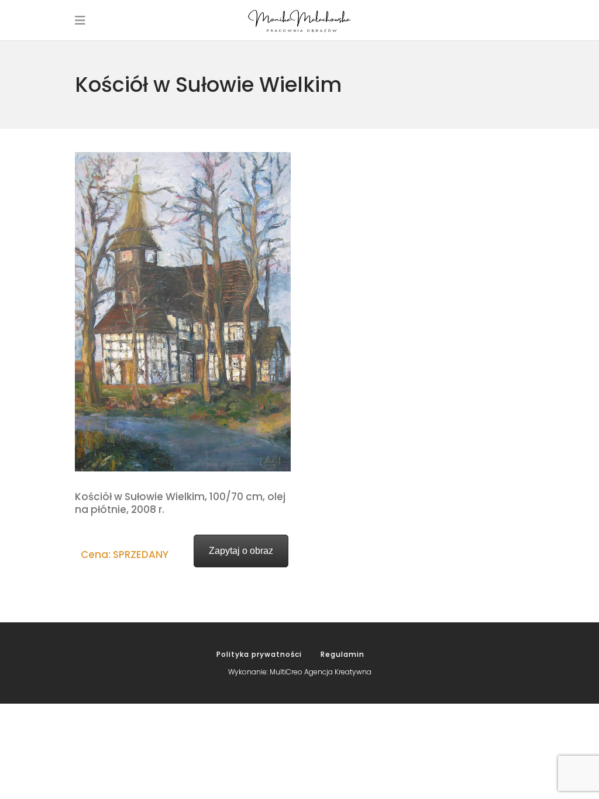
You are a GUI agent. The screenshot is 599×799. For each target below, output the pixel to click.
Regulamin (342, 654)
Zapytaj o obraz (241, 551)
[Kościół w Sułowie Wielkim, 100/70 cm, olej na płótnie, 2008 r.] (183, 311)
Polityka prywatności (259, 654)
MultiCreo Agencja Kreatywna (320, 672)
